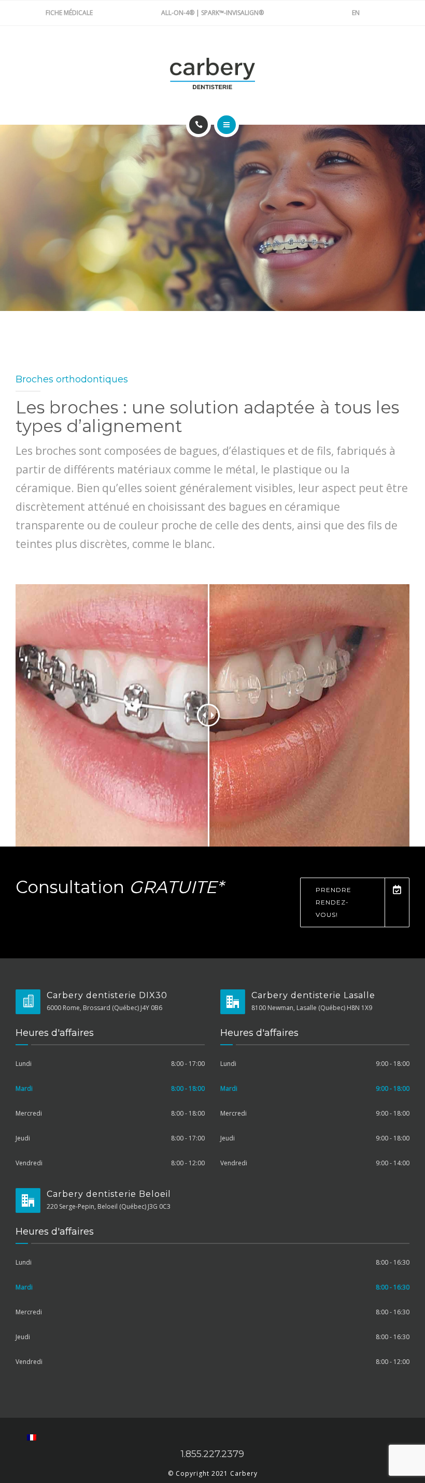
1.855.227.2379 (212, 1454)
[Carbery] (212, 73)
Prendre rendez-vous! (333, 902)
